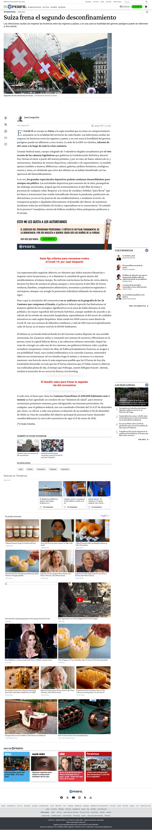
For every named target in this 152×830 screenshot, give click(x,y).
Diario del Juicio (145, 806)
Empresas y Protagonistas (99, 806)
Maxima (108, 812)
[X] (67, 797)
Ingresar (126, 7)
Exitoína (108, 2)
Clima (52, 806)
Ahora (3, 806)
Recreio (102, 812)
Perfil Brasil (117, 2)
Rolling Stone (84, 812)
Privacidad (76, 815)
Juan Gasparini (31, 117)
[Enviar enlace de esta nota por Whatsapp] (6, 131)
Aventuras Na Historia (70, 812)
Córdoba (70, 806)
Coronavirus (41, 469)
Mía (88, 809)
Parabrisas (76, 809)
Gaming (132, 806)
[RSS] (85, 798)
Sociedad (61, 7)
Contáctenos (67, 815)
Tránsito (107, 815)
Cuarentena (64, 469)
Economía (27, 806)
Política (45, 7)
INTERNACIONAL (10, 12)
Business (88, 2)
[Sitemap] (91, 798)
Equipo (83, 815)
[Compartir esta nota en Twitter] (6, 125)
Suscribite (137, 7)
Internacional (44, 806)
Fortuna (68, 809)
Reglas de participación (95, 815)
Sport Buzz (94, 812)
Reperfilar (78, 806)
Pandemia (53, 469)
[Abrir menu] (5, 7)
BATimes (93, 809)
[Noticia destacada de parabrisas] (99, 754)
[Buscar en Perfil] (146, 2)
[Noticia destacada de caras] (71, 754)
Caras (102, 2)
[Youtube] (73, 798)
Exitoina (125, 806)
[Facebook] (61, 797)
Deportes (58, 806)
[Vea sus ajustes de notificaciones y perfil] (146, 6)
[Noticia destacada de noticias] (17, 754)
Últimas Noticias (34, 7)
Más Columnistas (137, 306)
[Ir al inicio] (17, 7)
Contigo (59, 812)
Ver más (142, 439)
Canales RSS (46, 815)
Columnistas (124, 250)
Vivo (137, 806)
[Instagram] (79, 797)
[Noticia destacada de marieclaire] (44, 754)
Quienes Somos (56, 815)
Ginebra (29, 469)
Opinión (54, 7)
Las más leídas (125, 385)
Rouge (83, 809)
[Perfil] (17, 748)
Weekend (61, 809)
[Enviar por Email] (6, 138)
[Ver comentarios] (146, 12)
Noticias (96, 2)
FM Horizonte (101, 809)
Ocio (64, 806)
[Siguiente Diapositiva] (109, 497)
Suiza (20, 469)
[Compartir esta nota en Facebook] (6, 118)
